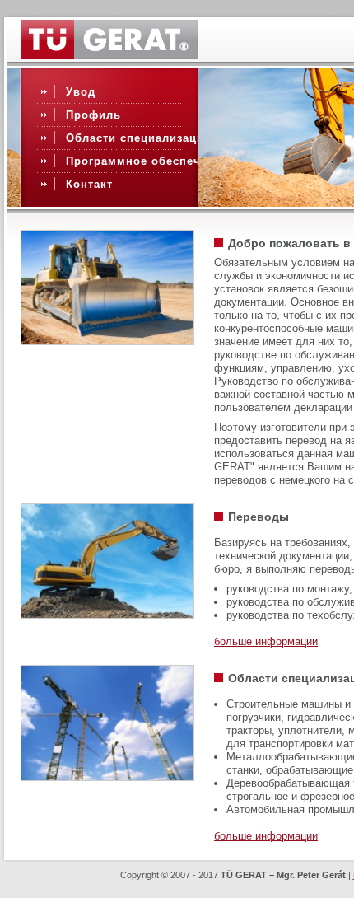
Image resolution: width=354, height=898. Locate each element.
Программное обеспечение (147, 161)
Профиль (93, 115)
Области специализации (139, 138)
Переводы (258, 516)
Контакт (89, 184)
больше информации (266, 641)
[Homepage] (109, 55)
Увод (80, 92)
